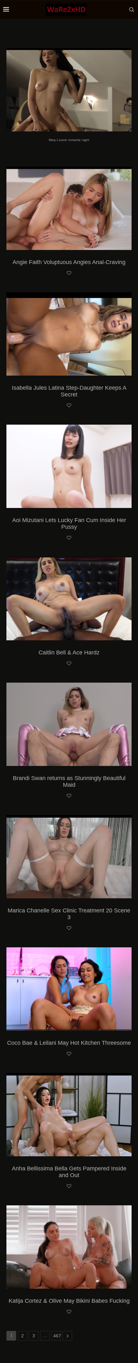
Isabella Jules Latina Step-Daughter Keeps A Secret (69, 391)
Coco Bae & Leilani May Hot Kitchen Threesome (69, 1043)
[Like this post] (69, 273)
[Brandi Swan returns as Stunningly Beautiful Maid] (69, 724)
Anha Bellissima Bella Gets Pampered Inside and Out (69, 1171)
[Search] (131, 9)
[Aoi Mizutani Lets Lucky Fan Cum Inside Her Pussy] (69, 466)
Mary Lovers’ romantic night (69, 140)
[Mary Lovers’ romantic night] (69, 89)
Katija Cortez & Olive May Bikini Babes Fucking (69, 1301)
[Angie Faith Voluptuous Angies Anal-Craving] (69, 208)
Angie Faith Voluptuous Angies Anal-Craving (69, 262)
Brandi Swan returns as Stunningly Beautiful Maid (69, 781)
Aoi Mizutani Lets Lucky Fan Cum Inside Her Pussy (69, 523)
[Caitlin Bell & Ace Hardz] (69, 598)
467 (57, 1335)
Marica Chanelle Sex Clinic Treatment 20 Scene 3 (69, 913)
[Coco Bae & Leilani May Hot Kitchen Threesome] (69, 989)
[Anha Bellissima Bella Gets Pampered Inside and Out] (69, 1114)
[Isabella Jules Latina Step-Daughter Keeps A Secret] (69, 334)
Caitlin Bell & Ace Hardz (69, 652)
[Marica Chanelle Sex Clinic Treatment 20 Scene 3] (69, 856)
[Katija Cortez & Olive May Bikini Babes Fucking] (69, 1247)
